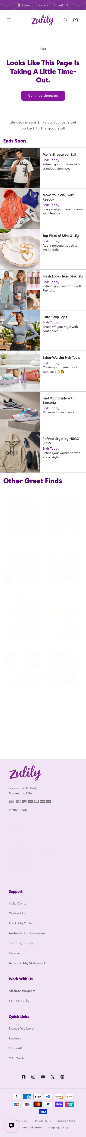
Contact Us (17, 913)
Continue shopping (43, 95)
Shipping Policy (21, 943)
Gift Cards (17, 1058)
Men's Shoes (16, 692)
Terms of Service (22, 860)
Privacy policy (66, 1120)
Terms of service (32, 1127)
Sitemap (15, 880)
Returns (15, 953)
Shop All (15, 1048)
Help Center (18, 903)
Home (51, 644)
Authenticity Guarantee (27, 933)
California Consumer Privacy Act (34, 850)
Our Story (16, 840)
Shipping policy (57, 1127)
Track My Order (21, 923)
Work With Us (21, 979)
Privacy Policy (19, 870)
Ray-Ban (13, 644)
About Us (16, 828)
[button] (9, 20)
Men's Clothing (60, 692)
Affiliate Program (22, 991)
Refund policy (43, 1120)
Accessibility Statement (27, 963)
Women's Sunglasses (15, 593)
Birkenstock (57, 591)
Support (15, 891)
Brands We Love (21, 1028)
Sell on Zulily (19, 1000)
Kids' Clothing (18, 745)
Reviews (15, 1038)
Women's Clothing (22, 538)
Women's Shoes (60, 538)
